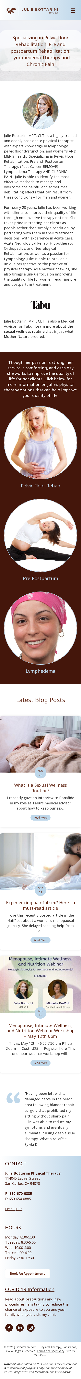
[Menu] (73, 10)
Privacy (59, 1351)
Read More (42, 817)
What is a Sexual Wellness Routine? (40, 787)
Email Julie (13, 1208)
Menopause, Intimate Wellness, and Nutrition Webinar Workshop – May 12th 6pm (40, 1030)
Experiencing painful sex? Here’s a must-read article (40, 905)
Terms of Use (45, 1351)
